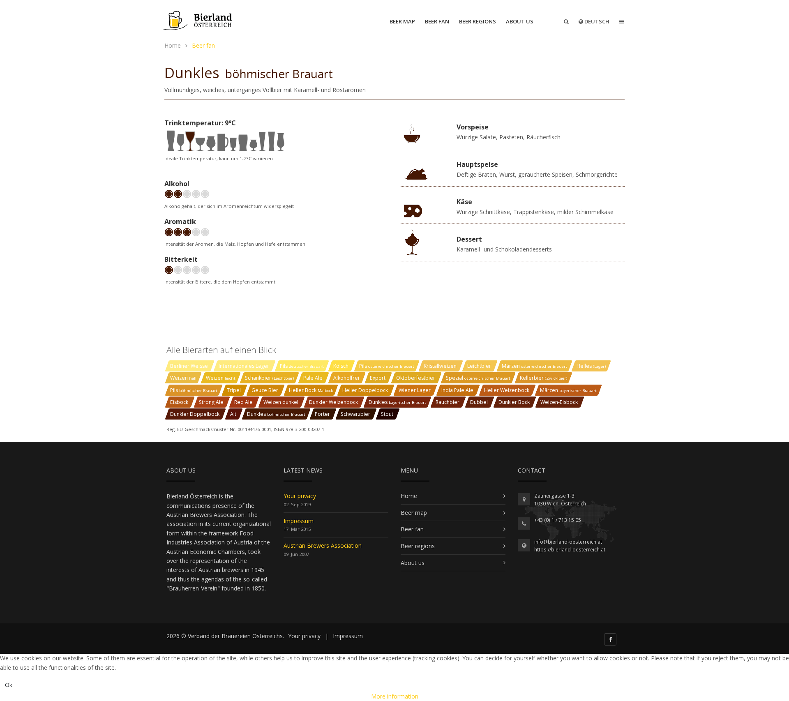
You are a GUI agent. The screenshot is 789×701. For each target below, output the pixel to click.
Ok (8, 685)
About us (519, 21)
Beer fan (437, 21)
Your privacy (300, 496)
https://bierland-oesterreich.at (569, 549)
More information (394, 696)
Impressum (299, 521)
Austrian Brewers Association (323, 545)
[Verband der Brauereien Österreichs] (197, 20)
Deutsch (596, 21)
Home (409, 496)
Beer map (402, 21)
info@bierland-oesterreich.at (568, 541)
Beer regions (477, 21)
